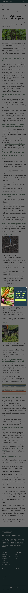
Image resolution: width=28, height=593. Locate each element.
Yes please (20, 299)
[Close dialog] (26, 287)
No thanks (20, 302)
